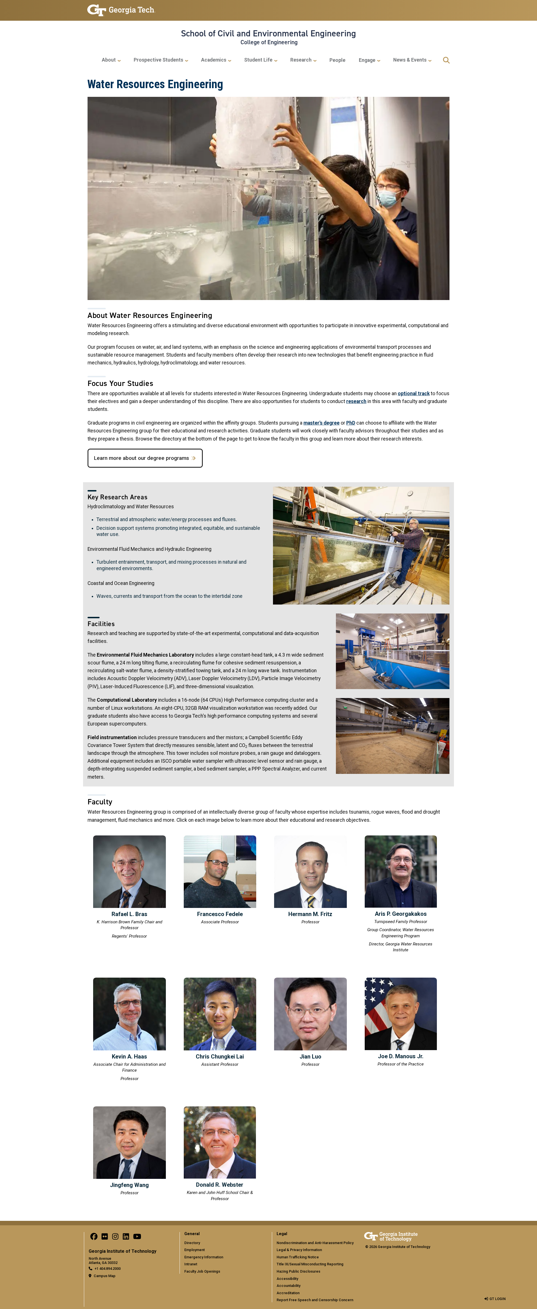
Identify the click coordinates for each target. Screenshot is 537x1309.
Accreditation (288, 1293)
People (337, 60)
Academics (213, 60)
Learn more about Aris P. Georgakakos (401, 894)
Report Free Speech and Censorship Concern (315, 1300)
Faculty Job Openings (202, 1271)
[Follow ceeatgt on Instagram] (115, 1238)
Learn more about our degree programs (141, 458)
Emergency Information (203, 1257)
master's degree (321, 423)
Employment (194, 1250)
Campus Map (105, 1276)
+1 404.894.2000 (108, 1268)
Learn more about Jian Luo (310, 1023)
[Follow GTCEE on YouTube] (137, 1238)
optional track (414, 393)
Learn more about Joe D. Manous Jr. (401, 1023)
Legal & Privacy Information (299, 1250)
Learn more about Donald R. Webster (220, 1154)
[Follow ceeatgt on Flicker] (105, 1238)
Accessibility (287, 1279)
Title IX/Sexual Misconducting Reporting (310, 1264)
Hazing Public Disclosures (298, 1271)
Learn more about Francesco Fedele (220, 880)
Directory (192, 1243)
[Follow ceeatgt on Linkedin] (126, 1238)
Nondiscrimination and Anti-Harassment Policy (315, 1243)
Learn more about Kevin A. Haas (129, 1030)
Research (301, 60)
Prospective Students (158, 60)
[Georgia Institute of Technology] (121, 8)
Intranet (190, 1264)
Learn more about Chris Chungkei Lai (220, 1023)
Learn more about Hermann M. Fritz (310, 880)
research (356, 401)
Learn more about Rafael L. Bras (129, 887)
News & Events (410, 60)
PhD (350, 423)
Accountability (288, 1286)
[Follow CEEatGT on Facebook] (94, 1238)
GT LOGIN (497, 1299)
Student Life (258, 60)
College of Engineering (269, 42)
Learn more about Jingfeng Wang (129, 1151)
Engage (367, 60)
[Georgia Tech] (391, 1236)
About (109, 60)
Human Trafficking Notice (298, 1257)
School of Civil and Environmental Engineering (268, 33)
